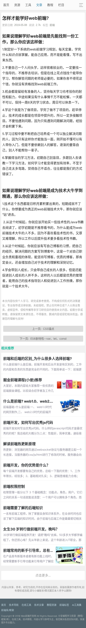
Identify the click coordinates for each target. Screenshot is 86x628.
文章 (39, 5)
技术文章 (39, 604)
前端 (52, 25)
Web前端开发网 (28, 616)
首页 (6, 5)
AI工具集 (76, 604)
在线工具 (26, 604)
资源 (17, 5)
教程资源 (51, 604)
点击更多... (43, 575)
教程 (50, 5)
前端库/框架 (7, 610)
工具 (28, 5)
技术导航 (14, 604)
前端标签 (64, 604)
